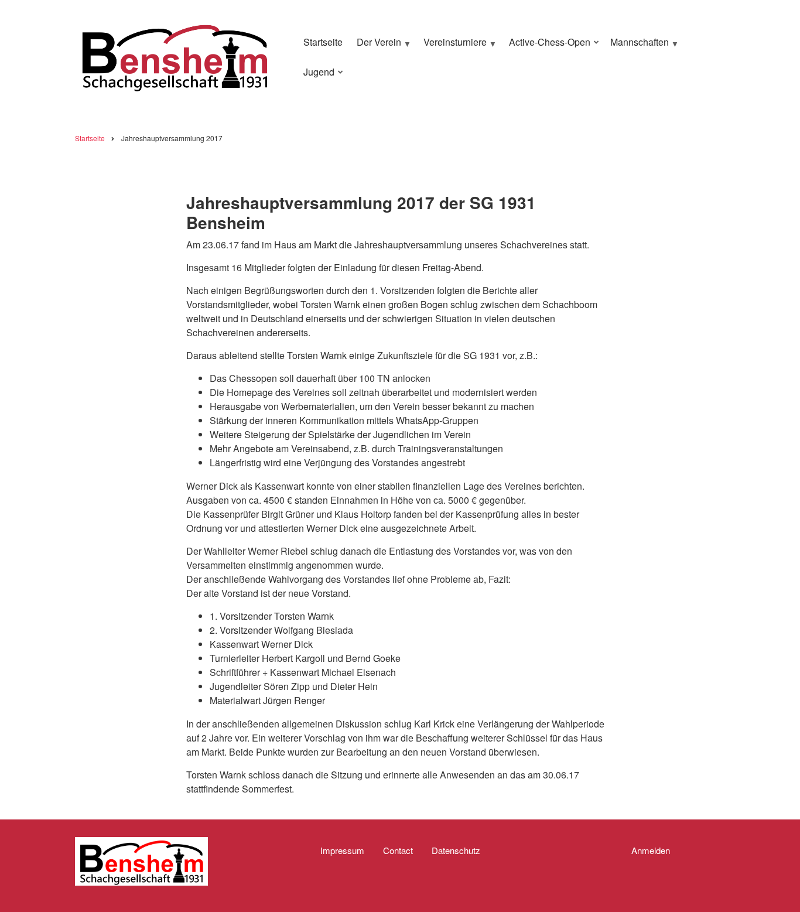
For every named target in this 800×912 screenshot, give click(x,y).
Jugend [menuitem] (316, 76)
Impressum (342, 850)
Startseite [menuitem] (323, 42)
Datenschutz (456, 850)
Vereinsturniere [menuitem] (452, 47)
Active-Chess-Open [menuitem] (546, 47)
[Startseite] (174, 55)
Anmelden (650, 850)
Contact (398, 850)
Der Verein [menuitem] (376, 47)
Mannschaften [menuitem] (636, 47)
